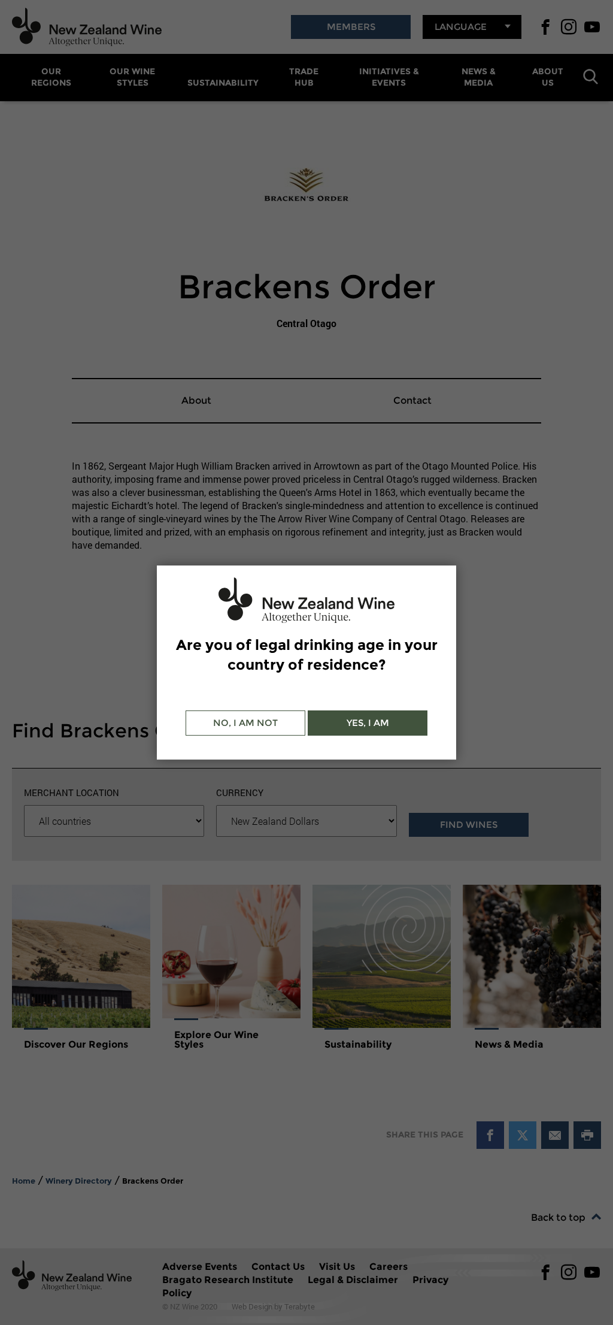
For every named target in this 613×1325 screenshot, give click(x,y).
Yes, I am (368, 722)
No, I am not (245, 722)
